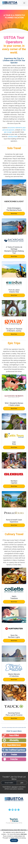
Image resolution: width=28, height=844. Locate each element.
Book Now (14, 213)
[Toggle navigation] (24, 2)
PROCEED (14, 840)
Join (22, 783)
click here (14, 787)
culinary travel (12, 136)
